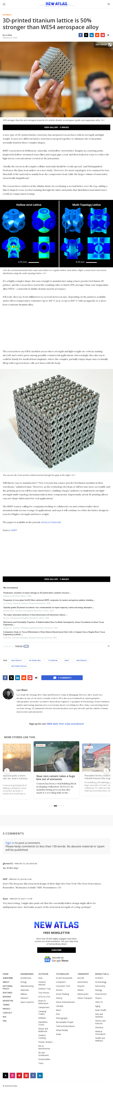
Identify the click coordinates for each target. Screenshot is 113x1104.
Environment (101, 994)
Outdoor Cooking (42, 1036)
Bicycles (81, 986)
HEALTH (99, 1002)
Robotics (24, 998)
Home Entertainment (65, 1002)
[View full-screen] (110, 44)
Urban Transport (84, 998)
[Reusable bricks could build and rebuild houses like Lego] (76, 756)
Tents (40, 1063)
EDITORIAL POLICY (8, 987)
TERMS (6, 1004)
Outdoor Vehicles (42, 983)
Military (24, 994)
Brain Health (100, 1010)
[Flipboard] (103, 35)
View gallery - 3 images (56, 127)
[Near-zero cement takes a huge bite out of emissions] (29, 758)
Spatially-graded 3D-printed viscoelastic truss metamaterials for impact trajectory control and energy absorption (47, 607)
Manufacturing (27, 986)
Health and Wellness (100, 1039)
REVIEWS (7, 996)
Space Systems (27, 1002)
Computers (61, 982)
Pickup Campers (45, 1042)
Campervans (43, 1007)
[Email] (108, 35)
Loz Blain (22, 690)
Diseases (99, 1027)
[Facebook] (81, 35)
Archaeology (100, 982)
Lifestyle (59, 1006)
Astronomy (100, 986)
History (59, 998)
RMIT (14, 530)
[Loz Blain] (8, 693)
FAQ (4, 1020)
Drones (59, 990)
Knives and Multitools (43, 1030)
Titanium (52, 660)
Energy (24, 982)
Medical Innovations (100, 1032)
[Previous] (7, 771)
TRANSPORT (83, 974)
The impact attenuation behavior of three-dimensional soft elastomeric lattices (34, 615)
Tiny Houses (43, 992)
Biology (98, 990)
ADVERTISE (8, 1000)
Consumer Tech (63, 986)
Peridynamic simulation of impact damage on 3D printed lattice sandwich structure (36, 593)
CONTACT (7, 1012)
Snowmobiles (44, 1059)
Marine (80, 990)
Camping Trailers (42, 1012)
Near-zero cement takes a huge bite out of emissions (28, 777)
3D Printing (35, 660)
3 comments (64, 677)
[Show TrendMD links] (108, 646)
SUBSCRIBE (8, 978)
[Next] (106, 771)
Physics (98, 998)
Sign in (10, 843)
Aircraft (80, 978)
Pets (58, 1014)
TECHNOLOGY (62, 974)
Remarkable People (64, 1022)
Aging (97, 1006)
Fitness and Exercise (100, 1022)
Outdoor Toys (44, 988)
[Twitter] (86, 35)
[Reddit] (97, 35)
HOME (6, 974)
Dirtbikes (42, 1018)
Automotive (82, 982)
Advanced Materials (51, 522)
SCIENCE (99, 978)
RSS (4, 1016)
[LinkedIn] (92, 35)
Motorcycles (82, 994)
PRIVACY (6, 1008)
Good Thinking (62, 994)
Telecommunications (65, 1026)
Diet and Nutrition (99, 1015)
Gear (40, 978)
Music (58, 1010)
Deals (58, 1034)
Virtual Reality (62, 1030)
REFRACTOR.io (102, 974)
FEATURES (7, 992)
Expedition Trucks (43, 1023)
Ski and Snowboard (43, 1054)
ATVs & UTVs (44, 996)
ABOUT (6, 982)
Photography (62, 1018)
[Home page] (56, 5)
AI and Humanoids (64, 978)
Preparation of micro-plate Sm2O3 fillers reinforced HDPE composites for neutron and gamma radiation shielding (48, 600)
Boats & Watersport (43, 1002)
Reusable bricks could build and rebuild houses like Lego (75, 777)
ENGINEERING (27, 974)
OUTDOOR (43, 974)
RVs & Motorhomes (44, 1047)
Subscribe (56, 950)
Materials (7, 15)
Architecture (26, 978)
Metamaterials (19, 666)
